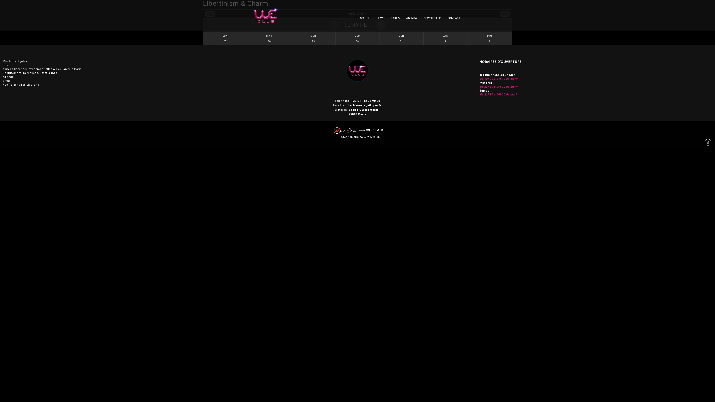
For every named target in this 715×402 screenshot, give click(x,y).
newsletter (432, 18)
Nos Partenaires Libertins (21, 84)
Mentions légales (15, 61)
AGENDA (411, 18)
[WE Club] (268, 15)
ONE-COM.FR (374, 130)
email (7, 80)
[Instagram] (708, 142)
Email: (357, 105)
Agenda (8, 76)
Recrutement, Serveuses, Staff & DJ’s (30, 72)
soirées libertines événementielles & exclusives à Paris (42, 69)
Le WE (380, 18)
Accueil (365, 18)
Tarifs (395, 18)
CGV (6, 65)
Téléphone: (357, 100)
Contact (453, 18)
